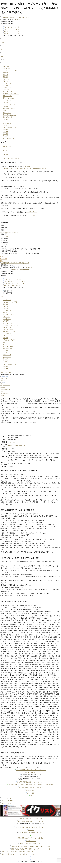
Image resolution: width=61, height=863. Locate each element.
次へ (2, 261)
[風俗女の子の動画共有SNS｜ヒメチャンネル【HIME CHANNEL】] (30, 779)
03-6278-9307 (17, 19)
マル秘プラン (7, 87)
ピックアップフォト (9, 100)
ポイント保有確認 (8, 138)
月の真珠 (5, 119)
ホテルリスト (7, 113)
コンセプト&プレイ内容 (10, 70)
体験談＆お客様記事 (9, 108)
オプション (6, 85)
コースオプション (8, 83)
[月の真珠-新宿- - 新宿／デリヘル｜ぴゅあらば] (30, 774)
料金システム (7, 79)
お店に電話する (7, 66)
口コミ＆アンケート (9, 104)
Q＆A (4, 110)
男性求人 (5, 136)
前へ (2, 256)
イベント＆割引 (7, 91)
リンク (5, 121)
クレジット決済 (7, 96)
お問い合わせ (7, 123)
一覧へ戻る (4, 258)
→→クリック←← (31, 212)
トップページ (7, 68)
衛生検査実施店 (7, 117)
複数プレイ (6, 81)
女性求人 (5, 134)
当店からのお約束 (8, 98)
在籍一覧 (5, 75)
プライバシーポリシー (9, 127)
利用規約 (5, 132)
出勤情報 (5, 72)
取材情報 (5, 106)
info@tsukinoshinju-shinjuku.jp (16, 445)
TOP (1, 296)
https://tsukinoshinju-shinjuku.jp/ (9, 232)
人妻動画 (5, 77)
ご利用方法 (6, 89)
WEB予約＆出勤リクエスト (11, 94)
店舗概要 (5, 129)
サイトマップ (7, 125)
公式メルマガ (7, 102)
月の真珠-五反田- (8, 146)
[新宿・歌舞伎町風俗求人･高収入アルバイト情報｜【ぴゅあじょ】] (30, 824)
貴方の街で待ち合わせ (9, 115)
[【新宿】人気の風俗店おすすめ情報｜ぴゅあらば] (30, 776)
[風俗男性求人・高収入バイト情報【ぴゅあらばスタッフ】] (30, 861)
